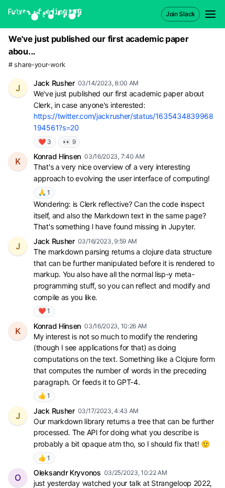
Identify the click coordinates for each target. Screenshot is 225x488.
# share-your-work (36, 65)
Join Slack (180, 14)
